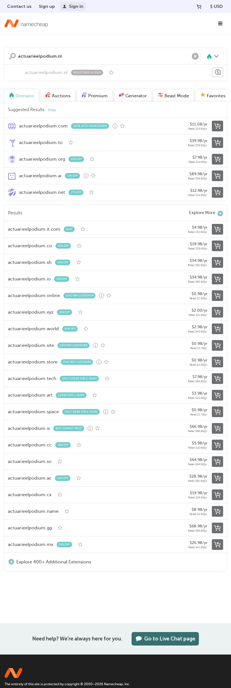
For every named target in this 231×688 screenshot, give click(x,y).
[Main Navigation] (220, 23)
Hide (52, 110)
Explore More (202, 212)
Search (12, 56)
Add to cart (217, 126)
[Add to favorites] (111, 72)
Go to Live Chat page (169, 639)
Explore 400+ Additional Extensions (53, 562)
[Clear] (195, 56)
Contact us (19, 6)
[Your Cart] (199, 6)
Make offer (217, 72)
